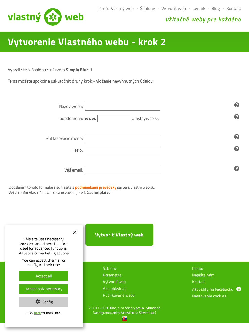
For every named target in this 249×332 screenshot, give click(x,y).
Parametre (112, 275)
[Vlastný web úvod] (45, 24)
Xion (113, 307)
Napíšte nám (203, 275)
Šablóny (147, 8)
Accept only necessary (44, 289)
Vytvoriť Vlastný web (119, 234)
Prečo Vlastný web (116, 8)
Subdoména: (71, 118)
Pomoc (198, 268)
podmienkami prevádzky (95, 187)
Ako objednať (114, 289)
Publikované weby (119, 295)
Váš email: (73, 170)
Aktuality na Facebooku (212, 289)
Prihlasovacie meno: (64, 138)
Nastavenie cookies (209, 296)
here (37, 312)
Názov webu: (71, 106)
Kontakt (233, 8)
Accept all (44, 276)
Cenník (198, 8)
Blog (216, 8)
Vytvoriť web (173, 8)
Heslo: (77, 150)
